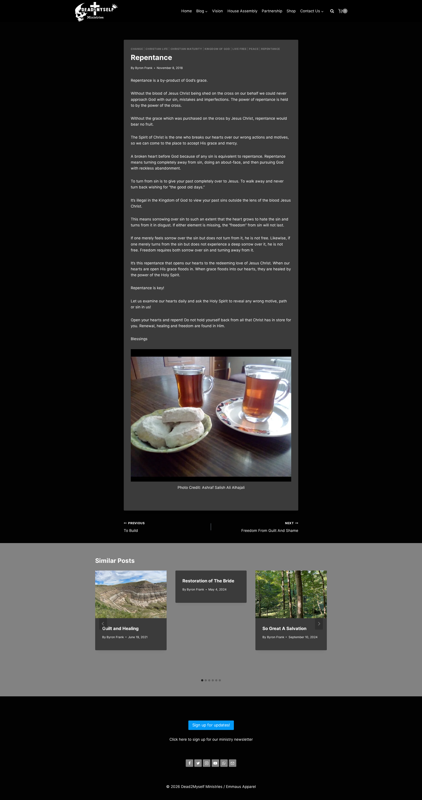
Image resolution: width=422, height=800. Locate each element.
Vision (217, 11)
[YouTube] (215, 763)
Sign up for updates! (211, 725)
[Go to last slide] (103, 624)
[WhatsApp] (224, 763)
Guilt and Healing (120, 628)
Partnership (272, 11)
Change (137, 49)
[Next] (319, 624)
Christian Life (157, 49)
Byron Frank (143, 68)
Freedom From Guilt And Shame (269, 527)
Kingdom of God (217, 49)
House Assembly (242, 11)
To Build (134, 527)
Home (186, 11)
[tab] (202, 680)
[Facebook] (189, 763)
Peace (253, 49)
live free (239, 49)
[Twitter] (198, 763)
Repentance (270, 49)
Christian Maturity (186, 49)
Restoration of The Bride (208, 580)
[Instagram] (206, 763)
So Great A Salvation (284, 628)
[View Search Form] (332, 11)
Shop (291, 11)
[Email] (232, 763)
